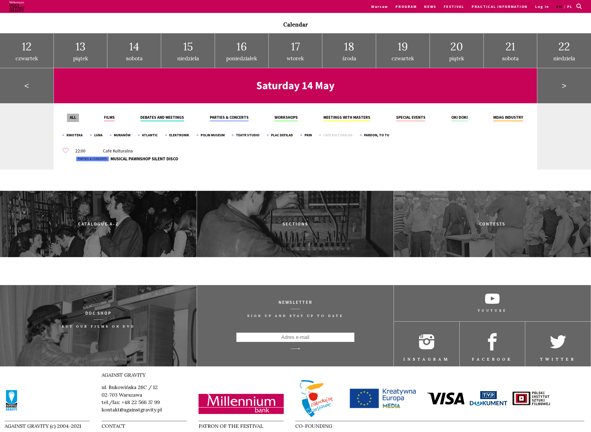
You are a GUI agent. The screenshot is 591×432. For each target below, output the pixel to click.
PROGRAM (406, 6)
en (559, 6)
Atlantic (149, 135)
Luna (97, 135)
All (73, 117)
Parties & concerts (229, 117)
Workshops (286, 117)
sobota (134, 51)
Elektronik (178, 135)
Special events (410, 117)
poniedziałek (241, 51)
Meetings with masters (346, 117)
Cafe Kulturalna (337, 135)
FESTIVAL (454, 6)
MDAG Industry (508, 117)
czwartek (26, 51)
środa (349, 51)
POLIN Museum (212, 135)
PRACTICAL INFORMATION (500, 6)
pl (570, 6)
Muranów (121, 135)
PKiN (307, 135)
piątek (80, 51)
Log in (542, 6)
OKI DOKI (459, 117)
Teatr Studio (246, 135)
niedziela (188, 51)
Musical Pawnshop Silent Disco (128, 158)
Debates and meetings (162, 117)
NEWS (430, 6)
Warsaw (379, 6)
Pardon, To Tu (375, 135)
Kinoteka (73, 135)
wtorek (295, 51)
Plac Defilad (281, 135)
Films (109, 117)
